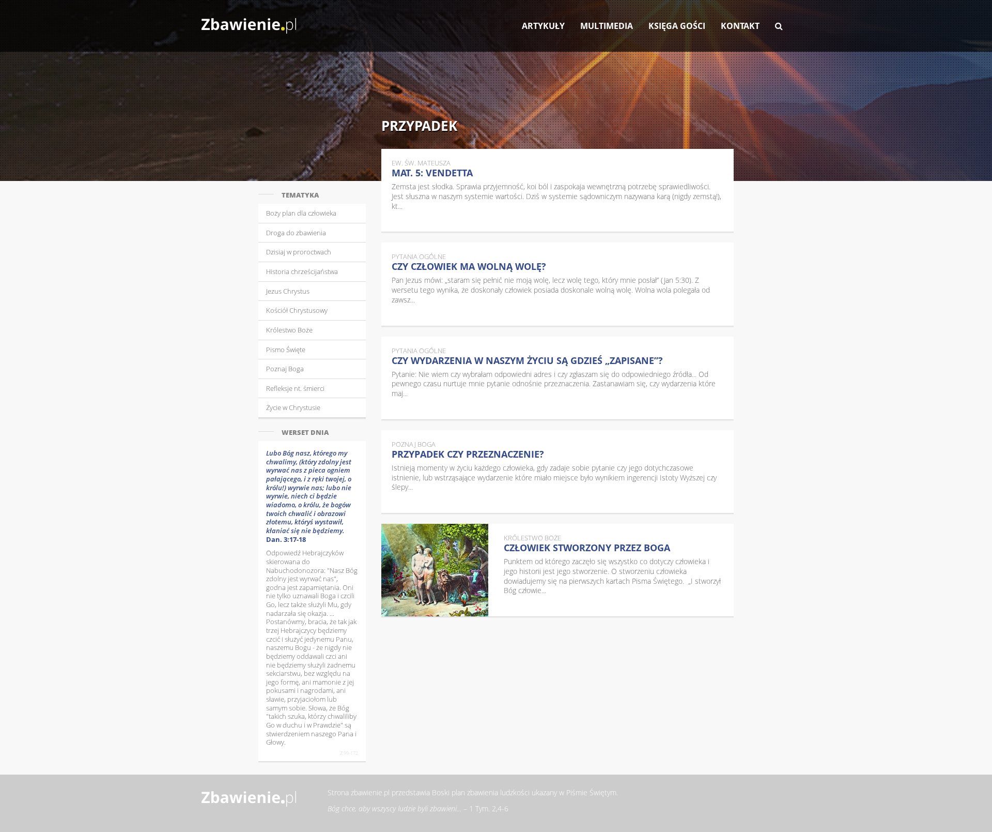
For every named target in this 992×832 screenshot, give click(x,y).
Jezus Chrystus (287, 291)
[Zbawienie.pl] (249, 21)
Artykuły (543, 26)
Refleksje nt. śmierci (295, 388)
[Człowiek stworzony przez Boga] (435, 570)
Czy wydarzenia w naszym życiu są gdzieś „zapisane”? (527, 360)
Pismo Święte (285, 349)
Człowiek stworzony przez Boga (587, 547)
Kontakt (740, 26)
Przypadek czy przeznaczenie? (468, 454)
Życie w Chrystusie (293, 407)
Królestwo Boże (289, 330)
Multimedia (606, 26)
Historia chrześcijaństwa (302, 271)
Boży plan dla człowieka (301, 213)
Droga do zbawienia (296, 232)
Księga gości (676, 26)
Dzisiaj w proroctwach (298, 251)
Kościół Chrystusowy (297, 310)
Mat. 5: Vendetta (432, 173)
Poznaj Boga (285, 368)
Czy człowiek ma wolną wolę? (469, 266)
